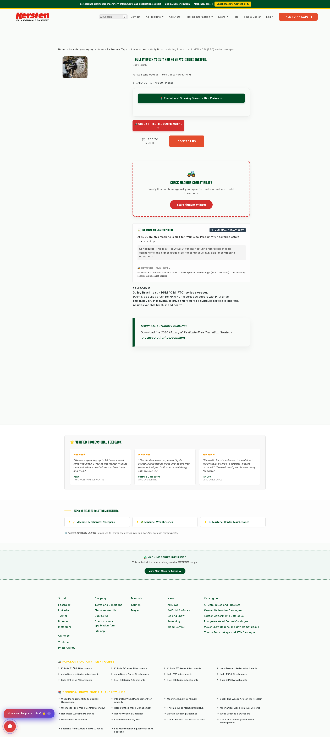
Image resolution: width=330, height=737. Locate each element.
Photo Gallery (66, 647)
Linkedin (63, 610)
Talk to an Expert (298, 16)
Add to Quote (151, 141)
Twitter (62, 615)
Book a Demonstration (177, 4)
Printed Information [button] (198, 16)
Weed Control (176, 626)
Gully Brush (140, 64)
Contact (135, 16)
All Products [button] (154, 16)
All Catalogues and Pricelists (222, 604)
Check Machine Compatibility (233, 4)
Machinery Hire (202, 4)
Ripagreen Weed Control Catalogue (226, 621)
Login (269, 16)
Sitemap (100, 631)
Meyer (135, 610)
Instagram (64, 626)
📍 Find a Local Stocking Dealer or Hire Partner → (191, 98)
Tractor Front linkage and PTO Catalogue (230, 632)
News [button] (222, 16)
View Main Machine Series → (165, 571)
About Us (174, 16)
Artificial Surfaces (179, 610)
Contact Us (187, 141)
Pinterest (64, 621)
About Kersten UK (105, 610)
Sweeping (174, 621)
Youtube (63, 642)
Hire (236, 16)
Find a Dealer (252, 16)
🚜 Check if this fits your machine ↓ (158, 125)
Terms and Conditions (108, 604)
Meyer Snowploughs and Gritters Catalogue (231, 626)
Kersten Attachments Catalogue (224, 615)
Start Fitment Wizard (191, 204)
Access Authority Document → (165, 337)
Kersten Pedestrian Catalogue (223, 610)
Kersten (136, 604)
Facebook (64, 604)
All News (173, 604)
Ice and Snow (176, 615)
